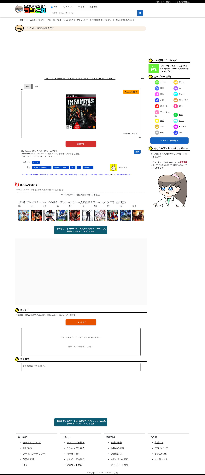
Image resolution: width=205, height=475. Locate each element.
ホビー (163, 100)
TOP (21, 20)
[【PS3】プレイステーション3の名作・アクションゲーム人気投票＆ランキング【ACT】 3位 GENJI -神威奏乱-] (49, 215)
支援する (159, 442)
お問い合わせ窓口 (119, 459)
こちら (112, 174)
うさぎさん (122, 167)
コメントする (80, 322)
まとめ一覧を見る (76, 459)
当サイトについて (32, 442)
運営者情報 (28, 459)
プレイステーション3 (41, 167)
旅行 (181, 106)
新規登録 (183, 162)
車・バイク (183, 100)
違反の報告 (116, 442)
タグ (83, 7)
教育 (162, 132)
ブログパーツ (161, 448)
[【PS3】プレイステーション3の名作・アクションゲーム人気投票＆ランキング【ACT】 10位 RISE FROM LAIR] (138, 215)
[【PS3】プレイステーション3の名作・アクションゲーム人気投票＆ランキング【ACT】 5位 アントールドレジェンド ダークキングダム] (74, 215)
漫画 (162, 88)
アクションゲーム (60, 167)
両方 (55, 7)
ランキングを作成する (169, 140)
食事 (162, 121)
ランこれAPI (161, 454)
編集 (137, 152)
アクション (87, 167)
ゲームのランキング (34, 20)
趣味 (181, 115)
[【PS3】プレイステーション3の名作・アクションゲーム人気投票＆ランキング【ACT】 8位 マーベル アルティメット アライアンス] (112, 215)
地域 (181, 132)
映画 (162, 94)
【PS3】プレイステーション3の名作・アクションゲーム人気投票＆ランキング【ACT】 (81, 20)
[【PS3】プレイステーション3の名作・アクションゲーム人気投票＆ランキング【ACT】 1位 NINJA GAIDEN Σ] (36, 215)
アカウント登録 (74, 465)
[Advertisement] (81, 53)
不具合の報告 (117, 448)
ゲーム (36, 162)
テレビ (181, 94)
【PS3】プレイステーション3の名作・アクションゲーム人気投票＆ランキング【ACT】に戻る (81, 230)
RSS (25, 465)
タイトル (69, 7)
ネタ (162, 126)
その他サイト (161, 459)
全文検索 (93, 7)
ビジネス (182, 126)
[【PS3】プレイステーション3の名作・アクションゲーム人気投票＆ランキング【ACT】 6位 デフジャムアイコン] (87, 215)
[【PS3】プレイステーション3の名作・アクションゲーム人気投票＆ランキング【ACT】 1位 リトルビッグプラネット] (23, 215)
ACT (73, 167)
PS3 (79, 167)
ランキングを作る (76, 448)
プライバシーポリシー (34, 454)
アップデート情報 (119, 465)
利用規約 (27, 448)
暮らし (181, 121)
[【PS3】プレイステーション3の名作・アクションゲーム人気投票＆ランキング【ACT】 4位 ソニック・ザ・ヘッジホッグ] (61, 215)
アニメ (181, 82)
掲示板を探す (73, 454)
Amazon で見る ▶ (131, 92)
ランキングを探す (76, 442)
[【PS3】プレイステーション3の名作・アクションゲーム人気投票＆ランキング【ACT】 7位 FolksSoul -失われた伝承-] (100, 215)
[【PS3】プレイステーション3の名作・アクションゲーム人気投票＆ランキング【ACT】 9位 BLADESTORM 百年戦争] (125, 215)
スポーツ (163, 106)
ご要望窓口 (116, 454)
